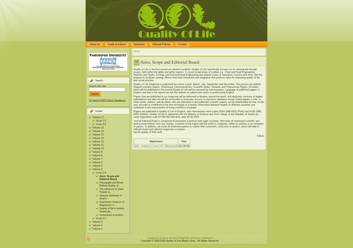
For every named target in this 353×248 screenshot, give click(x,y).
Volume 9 (97, 151)
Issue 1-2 (101, 120)
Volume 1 (97, 228)
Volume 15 (98, 134)
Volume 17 (98, 117)
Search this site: (97, 86)
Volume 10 (98, 148)
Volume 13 (98, 138)
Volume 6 (97, 162)
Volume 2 (97, 225)
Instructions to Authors (111, 215)
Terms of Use (169, 238)
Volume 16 (98, 127)
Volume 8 (97, 155)
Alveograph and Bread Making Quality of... (111, 184)
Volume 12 (98, 141)
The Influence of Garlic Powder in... (111, 190)
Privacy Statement (203, 238)
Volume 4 (97, 169)
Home (136, 51)
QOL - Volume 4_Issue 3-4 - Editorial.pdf (155, 146)
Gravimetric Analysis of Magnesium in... (111, 203)
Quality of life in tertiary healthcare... (111, 210)
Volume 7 (97, 158)
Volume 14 (98, 131)
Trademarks (184, 238)
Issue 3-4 (101, 124)
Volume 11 (98, 145)
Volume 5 (97, 165)
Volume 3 (97, 221)
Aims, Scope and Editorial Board (109, 177)
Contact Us (154, 238)
